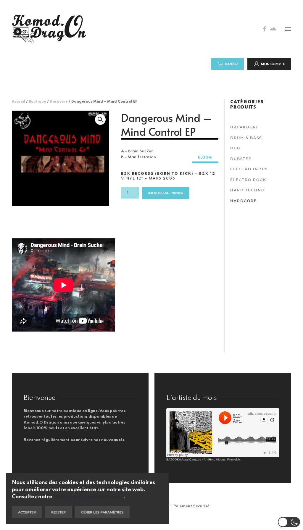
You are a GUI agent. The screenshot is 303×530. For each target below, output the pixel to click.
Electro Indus (249, 169)
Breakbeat (244, 127)
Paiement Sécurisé (191, 506)
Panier (231, 64)
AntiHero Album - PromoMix (222, 459)
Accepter (27, 512)
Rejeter (58, 512)
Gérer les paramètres (102, 512)
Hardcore (59, 102)
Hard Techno (247, 190)
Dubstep (241, 158)
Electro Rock (248, 179)
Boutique (37, 102)
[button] (288, 29)
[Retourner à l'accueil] (49, 29)
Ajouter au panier (165, 193)
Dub (235, 148)
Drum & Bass (246, 137)
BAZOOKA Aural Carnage (183, 459)
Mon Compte (273, 64)
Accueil (18, 102)
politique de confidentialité (89, 497)
